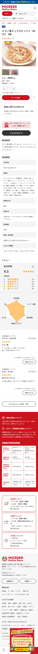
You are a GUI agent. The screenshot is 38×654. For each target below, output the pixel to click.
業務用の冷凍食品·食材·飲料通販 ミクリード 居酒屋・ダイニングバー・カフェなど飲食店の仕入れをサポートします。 (19, 566)
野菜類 (15, 603)
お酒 (10, 610)
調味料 (16, 610)
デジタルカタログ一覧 (21, 594)
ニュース (16, 625)
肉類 (9, 603)
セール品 (10, 591)
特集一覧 (25, 591)
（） (13, 38)
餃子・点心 (11, 607)
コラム (23, 625)
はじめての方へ (6, 625)
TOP (3, 23)
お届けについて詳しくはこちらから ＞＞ (16, 240)
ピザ (15, 23)
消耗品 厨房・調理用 (8, 613)
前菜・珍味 (22, 603)
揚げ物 (4, 607)
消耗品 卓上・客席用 (26, 610)
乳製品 (25, 607)
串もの (29, 603)
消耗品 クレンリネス (22, 613)
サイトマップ (5, 639)
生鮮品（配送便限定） (9, 616)
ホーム (3, 651)
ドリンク (4, 610)
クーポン (18, 591)
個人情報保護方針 (7, 636)
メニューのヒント (7, 594)
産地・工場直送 (22, 616)
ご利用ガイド (31, 625)
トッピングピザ (23, 23)
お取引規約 (5, 633)
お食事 (9, 23)
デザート (31, 607)
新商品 (4, 591)
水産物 (4, 603)
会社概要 (4, 629)
